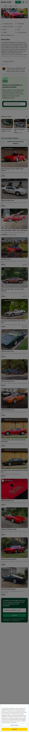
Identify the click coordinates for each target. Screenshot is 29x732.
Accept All (14, 729)
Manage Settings (14, 725)
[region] (14, 718)
